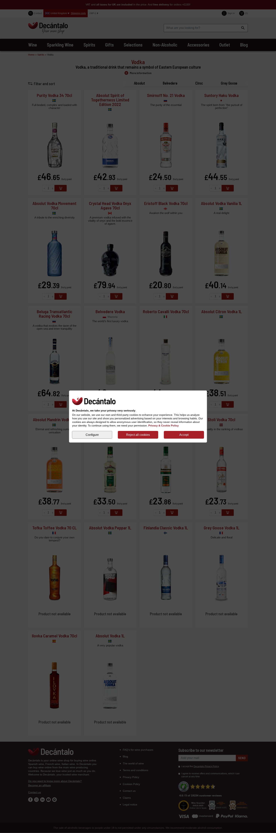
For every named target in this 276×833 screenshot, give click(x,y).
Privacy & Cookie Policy (163, 425)
